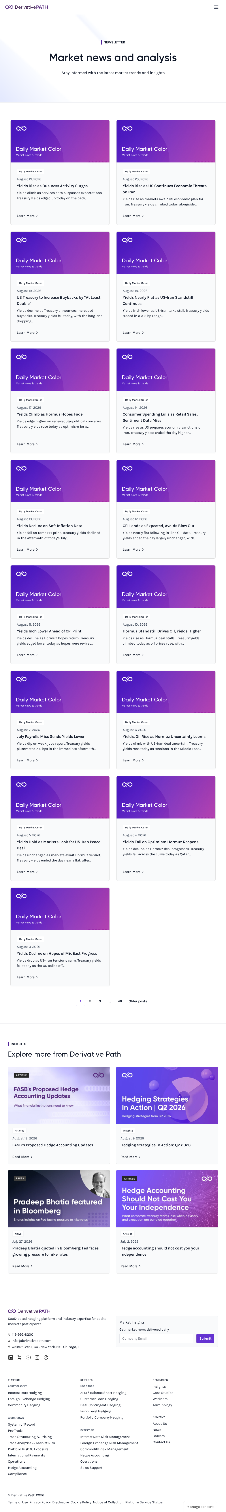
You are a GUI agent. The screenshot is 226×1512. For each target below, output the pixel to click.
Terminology (162, 1405)
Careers (159, 1436)
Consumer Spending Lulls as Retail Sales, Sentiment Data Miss (160, 417)
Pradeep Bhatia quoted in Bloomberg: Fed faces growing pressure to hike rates (55, 1251)
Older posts (138, 1001)
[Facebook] (46, 1357)
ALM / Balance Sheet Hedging (103, 1393)
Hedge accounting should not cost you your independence (160, 1251)
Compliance (17, 1474)
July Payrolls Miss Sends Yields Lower (51, 736)
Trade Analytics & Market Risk (31, 1443)
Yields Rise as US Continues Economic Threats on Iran (165, 188)
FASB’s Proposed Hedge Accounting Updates (52, 1145)
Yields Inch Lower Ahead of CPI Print (49, 631)
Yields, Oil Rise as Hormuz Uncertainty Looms (164, 736)
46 (120, 1001)
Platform (14, 1379)
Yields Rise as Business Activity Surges (52, 185)
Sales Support (91, 1467)
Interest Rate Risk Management (105, 1437)
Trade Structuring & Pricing (30, 1437)
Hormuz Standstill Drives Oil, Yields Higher (162, 631)
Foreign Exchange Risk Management (109, 1443)
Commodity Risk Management (104, 1449)
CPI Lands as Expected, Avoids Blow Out (158, 525)
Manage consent (200, 1507)
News (157, 1430)
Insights (159, 1386)
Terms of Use (18, 1502)
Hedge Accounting (23, 1467)
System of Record (22, 1424)
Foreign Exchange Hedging (29, 1399)
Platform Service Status (143, 1502)
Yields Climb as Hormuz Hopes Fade (50, 414)
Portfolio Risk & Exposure (28, 1449)
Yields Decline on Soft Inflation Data (49, 525)
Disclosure (60, 1502)
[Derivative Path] (26, 7)
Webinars (160, 1399)
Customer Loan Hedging (99, 1399)
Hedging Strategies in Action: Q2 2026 (156, 1145)
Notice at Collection (108, 1502)
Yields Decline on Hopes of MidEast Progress (57, 953)
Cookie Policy (81, 1502)
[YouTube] (28, 1357)
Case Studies (163, 1393)
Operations (16, 1461)
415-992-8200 (22, 1334)
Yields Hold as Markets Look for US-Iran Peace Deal (58, 844)
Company (159, 1417)
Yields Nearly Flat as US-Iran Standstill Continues (158, 300)
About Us (160, 1423)
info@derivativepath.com (31, 1341)
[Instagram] (37, 1357)
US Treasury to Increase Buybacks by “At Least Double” (58, 300)
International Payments (26, 1455)
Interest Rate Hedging (25, 1393)
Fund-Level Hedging (96, 1411)
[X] (19, 1357)
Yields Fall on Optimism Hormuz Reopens (160, 841)
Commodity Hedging (24, 1405)
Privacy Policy (40, 1502)
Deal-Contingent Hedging (100, 1405)
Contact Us (161, 1442)
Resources (160, 1379)
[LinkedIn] (10, 1357)
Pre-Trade (15, 1430)
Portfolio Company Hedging (102, 1417)
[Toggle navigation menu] (216, 7)
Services (86, 1379)
